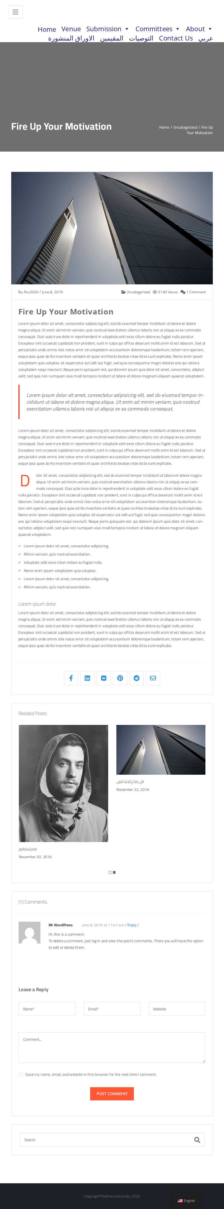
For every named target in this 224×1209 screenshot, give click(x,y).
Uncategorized (138, 292)
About (195, 29)
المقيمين (111, 38)
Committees (153, 29)
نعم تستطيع (28, 848)
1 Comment (195, 292)
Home (47, 29)
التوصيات (141, 38)
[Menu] (15, 12)
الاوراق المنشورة (71, 38)
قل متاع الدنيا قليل (130, 781)
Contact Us (176, 38)
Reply (132, 925)
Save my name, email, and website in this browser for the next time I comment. (91, 1074)
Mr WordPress (61, 925)
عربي (205, 38)
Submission (104, 29)
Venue (71, 29)
